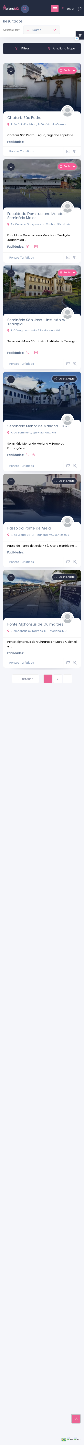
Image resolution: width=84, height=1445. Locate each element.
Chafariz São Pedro (24, 117)
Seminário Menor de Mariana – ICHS (38, 426)
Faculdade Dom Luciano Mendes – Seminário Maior (38, 215)
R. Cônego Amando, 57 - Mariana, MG (35, 330)
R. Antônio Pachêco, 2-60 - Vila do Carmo (38, 124)
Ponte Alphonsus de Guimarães (35, 624)
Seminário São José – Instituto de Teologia (36, 322)
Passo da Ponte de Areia (29, 528)
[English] (77, 1439)
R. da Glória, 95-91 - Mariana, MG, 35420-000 (40, 535)
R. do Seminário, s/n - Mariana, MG (33, 432)
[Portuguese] (64, 1439)
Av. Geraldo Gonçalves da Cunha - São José (40, 224)
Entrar (70, 9)
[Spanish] (70, 1439)
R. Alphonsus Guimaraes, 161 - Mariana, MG (38, 631)
